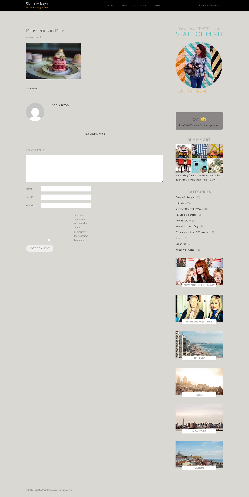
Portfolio (157, 5)
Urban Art (181, 243)
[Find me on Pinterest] (202, 103)
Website (30, 205)
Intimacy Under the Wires (189, 208)
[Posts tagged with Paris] (199, 396)
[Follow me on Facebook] (196, 103)
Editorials (140, 5)
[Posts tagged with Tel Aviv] (199, 359)
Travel (179, 238)
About (110, 5)
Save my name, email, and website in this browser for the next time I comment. (81, 227)
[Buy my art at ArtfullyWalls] (199, 172)
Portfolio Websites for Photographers (199, 125)
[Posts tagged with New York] (199, 432)
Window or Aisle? (185, 249)
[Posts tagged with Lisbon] (199, 469)
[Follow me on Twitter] (198, 103)
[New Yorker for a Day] (199, 286)
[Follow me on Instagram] (200, 103)
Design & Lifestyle (185, 197)
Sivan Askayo (59, 105)
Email (29, 197)
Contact (124, 5)
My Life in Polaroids (186, 214)
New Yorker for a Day (187, 226)
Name (30, 188)
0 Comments (32, 88)
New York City (183, 220)
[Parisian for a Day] (199, 322)
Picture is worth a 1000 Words (192, 232)
